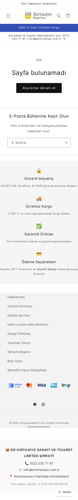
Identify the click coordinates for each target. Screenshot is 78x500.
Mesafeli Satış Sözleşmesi (27, 370)
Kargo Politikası (19, 333)
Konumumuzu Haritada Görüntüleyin (41, 476)
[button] (8, 15)
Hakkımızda (16, 297)
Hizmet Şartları (19, 315)
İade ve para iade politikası (28, 324)
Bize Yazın (15, 361)
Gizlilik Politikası (20, 306)
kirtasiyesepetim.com (33, 422)
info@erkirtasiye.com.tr (41, 469)
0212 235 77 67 (41, 463)
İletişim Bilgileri (19, 352)
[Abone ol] (65, 143)
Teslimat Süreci (19, 343)
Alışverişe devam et (39, 88)
